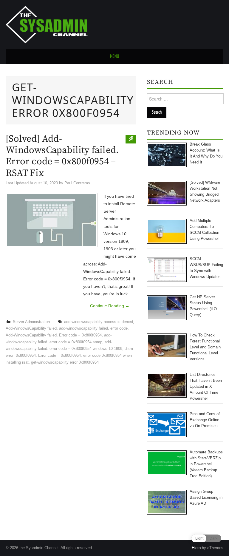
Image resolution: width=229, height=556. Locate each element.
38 (131, 138)
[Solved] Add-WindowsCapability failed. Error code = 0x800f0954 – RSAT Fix (62, 156)
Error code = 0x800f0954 (59, 355)
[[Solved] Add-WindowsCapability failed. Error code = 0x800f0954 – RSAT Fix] (51, 220)
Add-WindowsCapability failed (31, 328)
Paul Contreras (77, 183)
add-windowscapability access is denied (98, 322)
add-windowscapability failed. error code (93, 328)
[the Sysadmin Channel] (47, 24)
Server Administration (31, 322)
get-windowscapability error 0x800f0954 (65, 362)
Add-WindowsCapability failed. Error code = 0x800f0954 (54, 335)
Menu (114, 56)
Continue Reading (109, 305)
